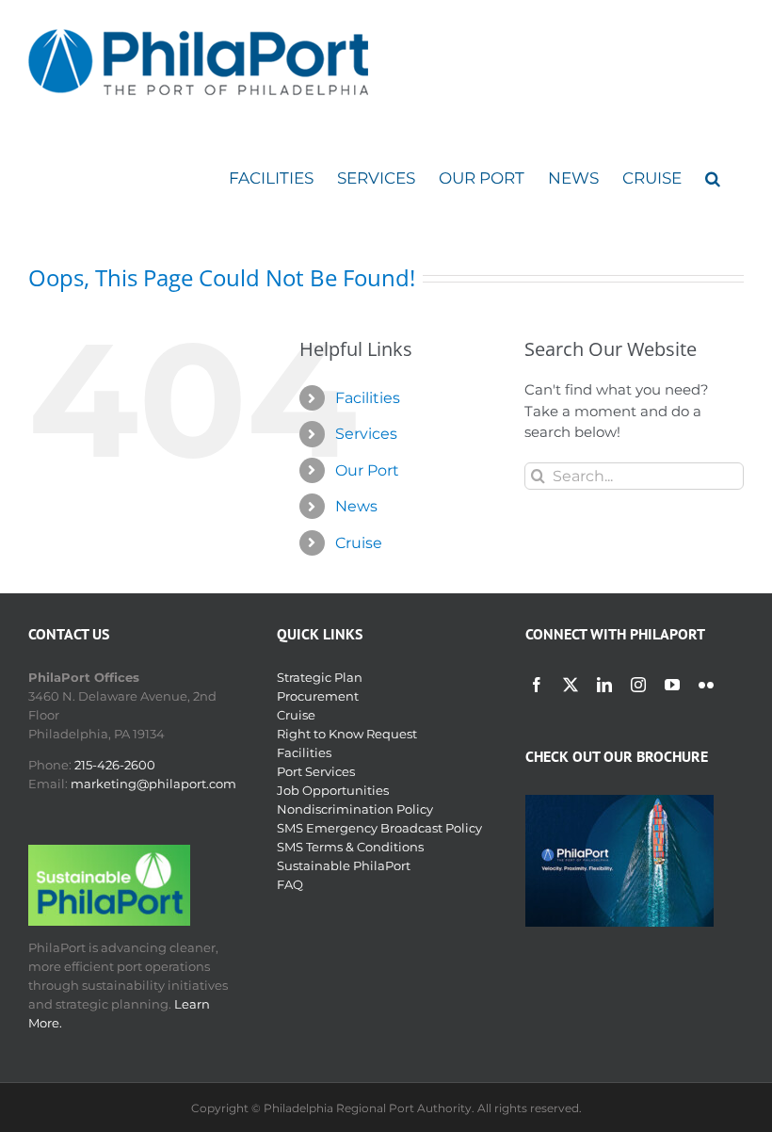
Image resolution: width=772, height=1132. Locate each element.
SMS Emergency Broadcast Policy (379, 827)
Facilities (367, 398)
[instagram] (638, 684)
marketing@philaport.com (153, 783)
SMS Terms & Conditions (350, 846)
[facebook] (536, 684)
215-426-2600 (114, 764)
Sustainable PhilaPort (343, 865)
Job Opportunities (333, 790)
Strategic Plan (319, 677)
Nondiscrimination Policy (355, 809)
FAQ (290, 884)
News (356, 506)
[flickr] (706, 684)
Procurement (318, 695)
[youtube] (672, 684)
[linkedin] (604, 684)
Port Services (316, 771)
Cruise (358, 543)
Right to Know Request (347, 733)
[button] (712, 178)
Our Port (367, 470)
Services (366, 434)
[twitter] (570, 684)
